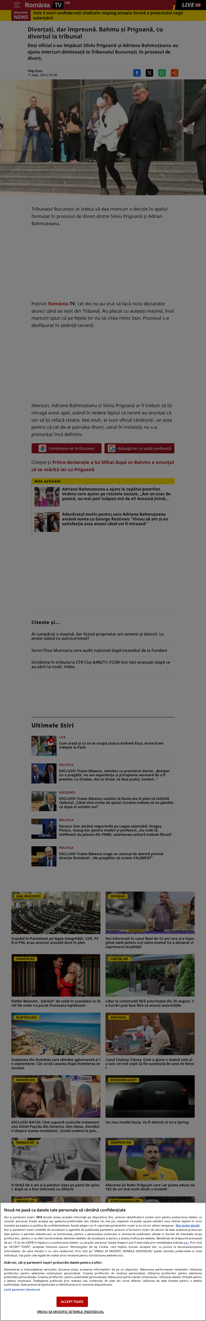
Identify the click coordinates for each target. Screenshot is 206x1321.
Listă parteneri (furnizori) (22, 1289)
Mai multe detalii (187, 1225)
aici (186, 1242)
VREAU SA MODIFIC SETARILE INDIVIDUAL (70, 1311)
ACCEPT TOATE (72, 1301)
